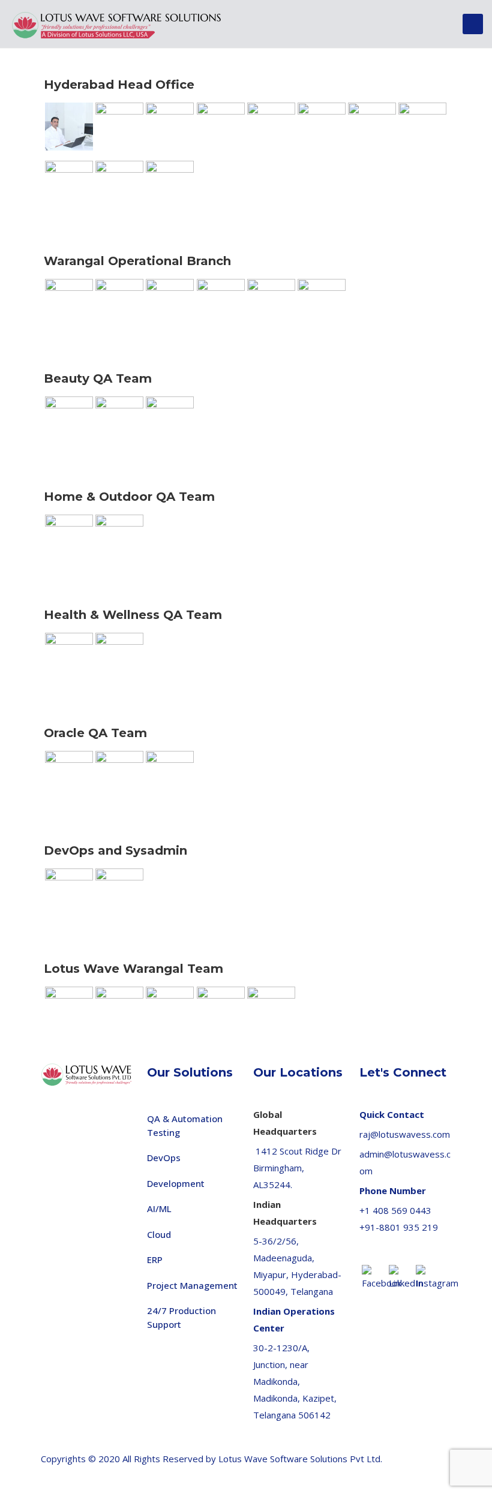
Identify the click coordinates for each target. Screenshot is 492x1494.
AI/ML (159, 1209)
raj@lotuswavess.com (404, 1134)
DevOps (164, 1158)
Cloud (159, 1234)
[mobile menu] (473, 24)
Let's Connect (402, 1072)
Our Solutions (190, 1072)
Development (176, 1183)
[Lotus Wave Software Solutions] (117, 24)
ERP (155, 1259)
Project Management (192, 1285)
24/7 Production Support (181, 1317)
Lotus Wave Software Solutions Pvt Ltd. (300, 1459)
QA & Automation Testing (185, 1125)
